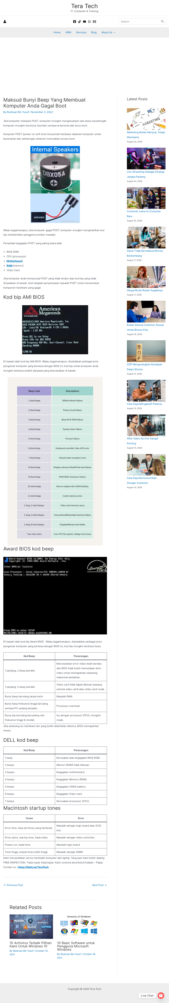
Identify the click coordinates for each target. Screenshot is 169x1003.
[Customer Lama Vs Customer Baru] (146, 198)
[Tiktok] (79, 21)
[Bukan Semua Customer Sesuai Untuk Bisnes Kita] (146, 311)
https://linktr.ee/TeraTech (33, 867)
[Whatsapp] (89, 21)
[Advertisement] (84, 62)
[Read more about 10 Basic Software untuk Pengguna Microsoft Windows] (79, 926)
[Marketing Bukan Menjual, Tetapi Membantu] (146, 119)
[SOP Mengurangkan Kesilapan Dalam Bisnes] (146, 351)
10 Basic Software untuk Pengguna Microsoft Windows (76, 946)
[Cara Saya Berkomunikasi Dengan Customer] (146, 465)
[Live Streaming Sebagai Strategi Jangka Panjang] (146, 158)
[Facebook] (74, 21)
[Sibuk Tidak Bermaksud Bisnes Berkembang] (146, 237)
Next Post (99, 885)
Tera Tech (84, 5)
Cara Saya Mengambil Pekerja (144, 403)
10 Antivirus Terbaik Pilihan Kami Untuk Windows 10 (31, 944)
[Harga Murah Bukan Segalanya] (146, 277)
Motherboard (15, 261)
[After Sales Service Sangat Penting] (146, 425)
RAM (10, 265)
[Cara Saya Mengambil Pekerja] (146, 390)
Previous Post (13, 885)
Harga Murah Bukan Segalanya (145, 290)
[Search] (162, 21)
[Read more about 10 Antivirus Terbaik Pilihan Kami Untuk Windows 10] (31, 926)
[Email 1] (94, 21)
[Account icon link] (4, 21)
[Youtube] (84, 21)
